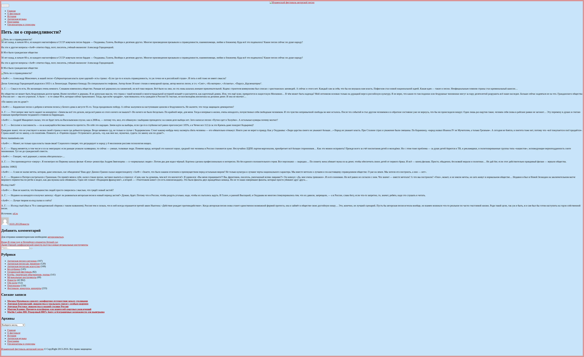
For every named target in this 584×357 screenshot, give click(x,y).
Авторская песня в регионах (22, 261)
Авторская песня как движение (23, 263)
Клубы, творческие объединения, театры (28, 274)
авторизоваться (55, 237)
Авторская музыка (16, 19)
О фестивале (13, 13)
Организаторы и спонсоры (21, 24)
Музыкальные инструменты (21, 277)
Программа (13, 22)
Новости (24, 224)
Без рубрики (13, 269)
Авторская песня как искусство (23, 266)
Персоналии (13, 285)
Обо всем (12, 282)
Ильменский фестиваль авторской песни (22, 349)
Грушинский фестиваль (19, 272)
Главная (11, 11)
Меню (5, 5)
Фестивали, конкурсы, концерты (24, 288)
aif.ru (15, 213)
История (11, 16)
